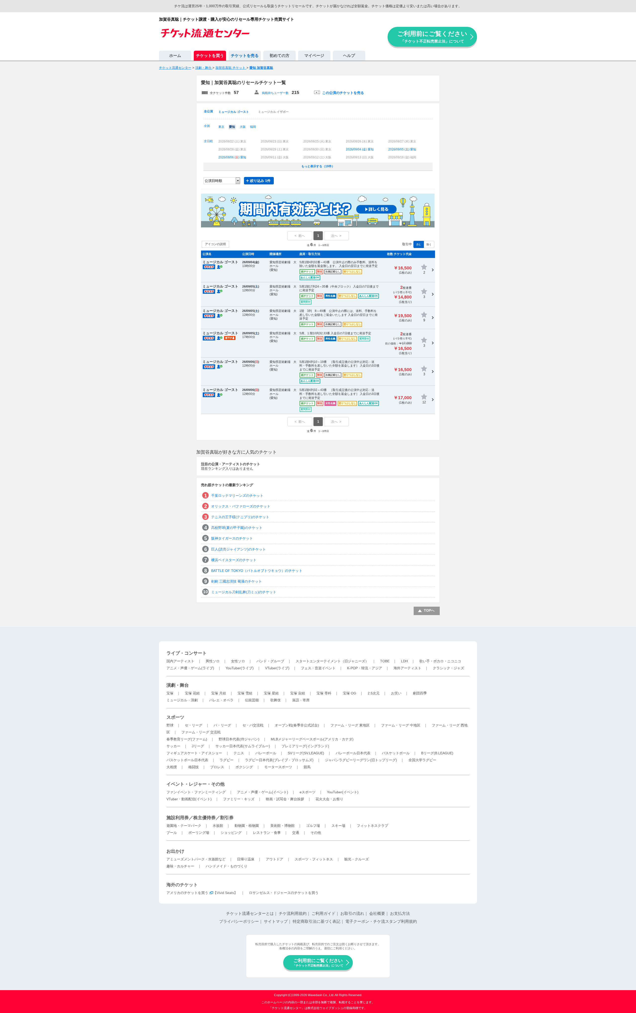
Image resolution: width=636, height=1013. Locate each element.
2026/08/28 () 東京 (232, 149)
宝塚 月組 (218, 693)
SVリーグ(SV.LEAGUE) (306, 753)
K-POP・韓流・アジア (364, 668)
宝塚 (169, 693)
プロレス (217, 767)
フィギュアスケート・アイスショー (194, 753)
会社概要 (377, 913)
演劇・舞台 (177, 685)
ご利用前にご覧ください (432, 36)
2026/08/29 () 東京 (275, 149)
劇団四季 (420, 693)
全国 (207, 126)
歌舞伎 (275, 700)
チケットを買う (210, 55)
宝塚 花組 (192, 693)
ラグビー (227, 760)
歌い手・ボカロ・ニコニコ (440, 661)
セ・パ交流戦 (252, 725)
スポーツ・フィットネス (314, 859)
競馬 (307, 767)
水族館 (218, 826)
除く (429, 244)
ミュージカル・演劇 (182, 700)
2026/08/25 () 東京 (317, 141)
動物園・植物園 (247, 826)
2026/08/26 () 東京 (360, 141)
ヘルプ (349, 55)
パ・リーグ (222, 725)
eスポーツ (308, 792)
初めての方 (279, 55)
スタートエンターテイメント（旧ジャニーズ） (332, 661)
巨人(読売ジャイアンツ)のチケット (238, 549)
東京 (221, 126)
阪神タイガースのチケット (232, 538)
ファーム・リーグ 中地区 (400, 725)
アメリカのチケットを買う (187, 893)
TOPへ (429, 610)
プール (171, 833)
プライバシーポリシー (239, 921)
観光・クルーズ (356, 859)
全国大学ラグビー (422, 760)
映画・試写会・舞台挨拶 (285, 799)
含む (418, 244)
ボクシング (244, 767)
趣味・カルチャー (180, 866)
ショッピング (231, 833)
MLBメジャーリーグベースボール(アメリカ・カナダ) (312, 739)
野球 (169, 725)
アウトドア (274, 859)
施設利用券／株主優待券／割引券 (200, 817)
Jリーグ (198, 746)
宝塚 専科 (324, 693)
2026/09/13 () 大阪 (360, 157)
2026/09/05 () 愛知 (402, 149)
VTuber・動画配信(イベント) (189, 799)
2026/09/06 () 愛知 (232, 157)
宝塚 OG (349, 693)
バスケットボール (396, 753)
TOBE (385, 661)
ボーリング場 (198, 833)
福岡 (253, 126)
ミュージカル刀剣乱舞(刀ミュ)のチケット (243, 592)
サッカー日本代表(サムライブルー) (242, 746)
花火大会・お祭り (329, 799)
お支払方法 (400, 913)
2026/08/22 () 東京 (232, 141)
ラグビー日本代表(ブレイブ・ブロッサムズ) (279, 760)
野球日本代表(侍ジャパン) (239, 739)
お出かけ (175, 851)
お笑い (396, 693)
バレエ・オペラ (221, 700)
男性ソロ (213, 661)
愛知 (232, 126)
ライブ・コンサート (186, 653)
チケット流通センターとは (250, 913)
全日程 (208, 141)
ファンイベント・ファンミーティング (196, 792)
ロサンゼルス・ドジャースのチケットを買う (283, 893)
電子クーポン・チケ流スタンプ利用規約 (381, 921)
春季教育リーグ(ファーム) (186, 739)
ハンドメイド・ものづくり (226, 866)
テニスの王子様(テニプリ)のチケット (240, 517)
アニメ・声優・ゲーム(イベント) (262, 792)
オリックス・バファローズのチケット (240, 506)
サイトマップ (276, 921)
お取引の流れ (352, 913)
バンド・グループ (270, 661)
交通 (295, 833)
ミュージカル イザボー (273, 112)
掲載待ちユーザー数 (275, 93)
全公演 (208, 111)
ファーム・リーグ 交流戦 (201, 732)
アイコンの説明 (215, 244)
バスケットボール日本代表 (187, 760)
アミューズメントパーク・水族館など (196, 859)
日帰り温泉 (245, 859)
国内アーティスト (180, 661)
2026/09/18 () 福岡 (402, 157)
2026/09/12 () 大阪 (317, 157)
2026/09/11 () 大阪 (275, 157)
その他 (316, 833)
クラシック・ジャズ (448, 668)
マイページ (314, 55)
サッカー (173, 746)
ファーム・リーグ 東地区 (350, 725)
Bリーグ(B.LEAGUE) (437, 753)
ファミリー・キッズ (238, 799)
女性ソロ (238, 661)
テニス (239, 753)
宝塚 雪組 (245, 693)
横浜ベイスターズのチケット (233, 560)
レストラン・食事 (267, 833)
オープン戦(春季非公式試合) (297, 725)
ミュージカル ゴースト (233, 112)
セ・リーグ (193, 725)
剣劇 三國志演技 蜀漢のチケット (236, 581)
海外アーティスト (407, 668)
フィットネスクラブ (372, 826)
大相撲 (171, 767)
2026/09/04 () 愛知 (360, 149)
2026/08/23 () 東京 (275, 141)
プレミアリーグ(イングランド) (305, 746)
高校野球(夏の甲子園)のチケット (236, 528)
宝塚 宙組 (297, 693)
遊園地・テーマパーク (183, 826)
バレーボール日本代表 (353, 753)
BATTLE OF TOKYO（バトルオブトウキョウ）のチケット (256, 571)
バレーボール (265, 753)
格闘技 (193, 767)
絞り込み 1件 (260, 181)
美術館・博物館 (282, 826)
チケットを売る (245, 55)
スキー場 (338, 826)
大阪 (243, 126)
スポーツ (175, 717)
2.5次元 (374, 693)
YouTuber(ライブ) (240, 668)
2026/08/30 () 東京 (317, 149)
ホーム (175, 55)
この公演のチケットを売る (343, 93)
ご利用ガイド (323, 913)
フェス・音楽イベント (318, 668)
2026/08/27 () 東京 (402, 141)
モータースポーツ (278, 767)
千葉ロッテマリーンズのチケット (237, 496)
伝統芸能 (252, 700)
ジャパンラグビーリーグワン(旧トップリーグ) (361, 760)
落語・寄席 (301, 700)
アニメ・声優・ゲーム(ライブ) (190, 668)
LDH (404, 661)
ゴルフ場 (313, 826)
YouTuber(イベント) (342, 792)
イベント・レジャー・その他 (195, 784)
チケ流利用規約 (293, 913)
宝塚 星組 (271, 693)
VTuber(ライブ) (277, 668)
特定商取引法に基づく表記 (316, 921)
